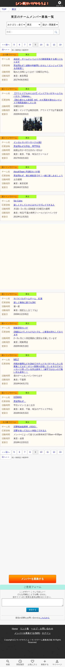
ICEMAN (18, 397)
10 (41, 45)
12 (54, 45)
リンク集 (24, 628)
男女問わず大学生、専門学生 (27, 146)
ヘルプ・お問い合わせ (42, 628)
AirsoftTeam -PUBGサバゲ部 (27, 171)
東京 (14, 9)
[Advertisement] (32, 256)
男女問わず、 (20, 401)
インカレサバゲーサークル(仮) (27, 142)
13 (60, 45)
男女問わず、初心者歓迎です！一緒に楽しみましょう (38, 175)
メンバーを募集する (32, 578)
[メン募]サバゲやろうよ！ (32, 3)
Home (15, 628)
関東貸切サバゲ (21, 328)
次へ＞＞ (5, 49)
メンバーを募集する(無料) (27, 633)
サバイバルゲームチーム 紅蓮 (28, 298)
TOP (4, 9)
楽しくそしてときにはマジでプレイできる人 (34, 205)
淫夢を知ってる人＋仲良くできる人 (30, 430)
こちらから (45, 618)
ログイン (59, 4)
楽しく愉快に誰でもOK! (25, 302)
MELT (16, 359)
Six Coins (18, 201)
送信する (32, 610)
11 (48, 45)
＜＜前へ (5, 45)
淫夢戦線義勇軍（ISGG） (25, 426)
